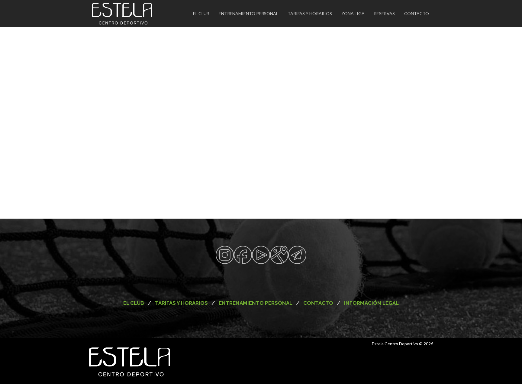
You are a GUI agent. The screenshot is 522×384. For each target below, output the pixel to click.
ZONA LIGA (353, 13)
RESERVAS (384, 13)
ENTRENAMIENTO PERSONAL (248, 13)
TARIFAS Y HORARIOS (310, 13)
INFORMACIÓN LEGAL (371, 303)
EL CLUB (201, 13)
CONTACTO (416, 13)
